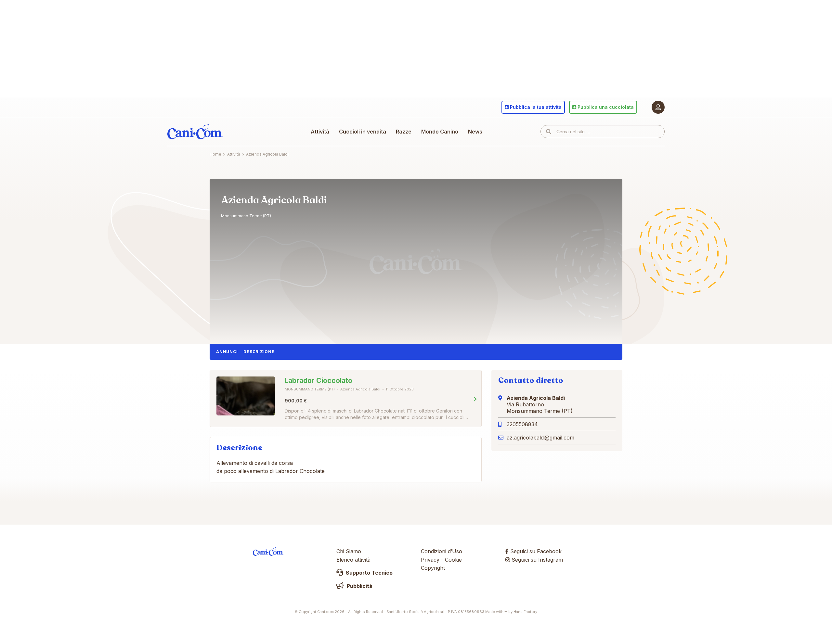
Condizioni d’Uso (441, 551)
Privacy (430, 559)
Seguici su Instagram (536, 559)
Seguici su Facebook (535, 551)
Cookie (453, 559)
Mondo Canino (439, 131)
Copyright (433, 568)
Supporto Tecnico (368, 572)
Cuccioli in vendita (362, 131)
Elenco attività (353, 559)
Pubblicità (358, 586)
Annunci (227, 351)
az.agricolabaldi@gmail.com (540, 437)
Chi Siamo (348, 551)
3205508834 (522, 424)
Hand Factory (525, 611)
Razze (403, 131)
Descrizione (258, 351)
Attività (320, 131)
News (475, 131)
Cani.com (195, 131)
